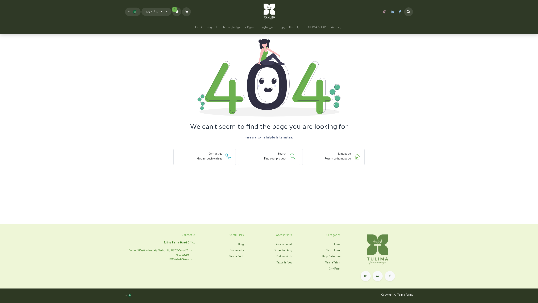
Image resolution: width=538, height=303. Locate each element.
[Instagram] (384, 11)
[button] (408, 11)
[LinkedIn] (392, 11)
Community (237, 250)
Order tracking (283, 250)
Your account (284, 244)
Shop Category (331, 256)
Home (336, 244)
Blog (241, 244)
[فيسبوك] (400, 11)
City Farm (334, 269)
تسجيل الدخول (156, 11)
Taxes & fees (284, 263)
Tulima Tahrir (332, 263)
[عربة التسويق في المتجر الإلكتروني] (186, 11)
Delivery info (284, 256)
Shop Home (332, 250)
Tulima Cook (236, 256)
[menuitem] (337, 28)
